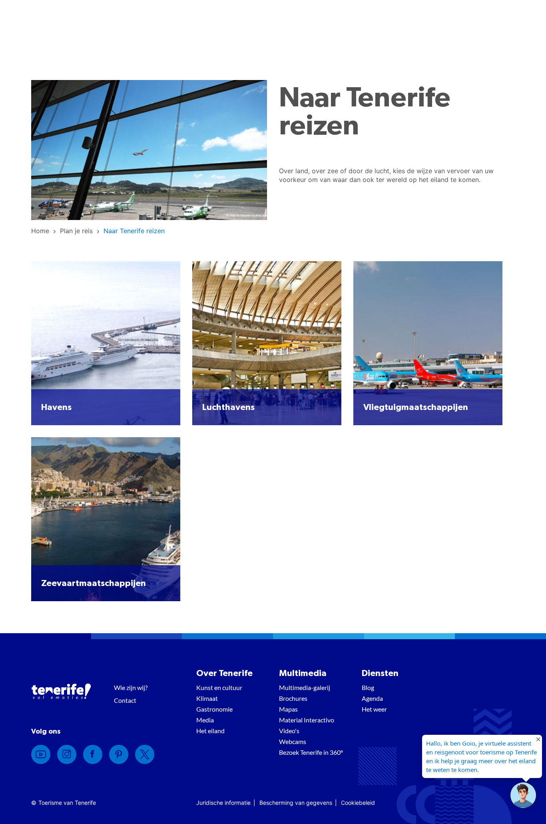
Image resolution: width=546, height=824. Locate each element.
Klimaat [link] (207, 698)
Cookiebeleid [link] (358, 802)
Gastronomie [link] (214, 709)
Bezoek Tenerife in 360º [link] (311, 752)
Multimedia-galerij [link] (304, 687)
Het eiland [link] (210, 730)
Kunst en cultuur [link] (219, 687)
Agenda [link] (372, 698)
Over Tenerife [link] (224, 673)
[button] (523, 795)
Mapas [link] (288, 709)
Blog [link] (368, 687)
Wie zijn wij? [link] (130, 687)
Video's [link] (289, 730)
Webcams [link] (292, 741)
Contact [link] (125, 700)
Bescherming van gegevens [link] (295, 802)
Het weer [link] (374, 709)
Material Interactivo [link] (306, 720)
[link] (40, 231)
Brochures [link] (293, 698)
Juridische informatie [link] (223, 802)
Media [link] (205, 720)
